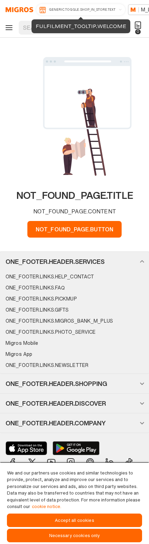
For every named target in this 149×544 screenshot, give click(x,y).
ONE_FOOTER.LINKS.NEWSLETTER (47, 365)
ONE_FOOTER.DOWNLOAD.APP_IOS (26, 448)
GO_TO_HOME (18, 9)
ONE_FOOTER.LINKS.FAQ (35, 287)
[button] (74, 261)
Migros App (19, 354)
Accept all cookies (74, 520)
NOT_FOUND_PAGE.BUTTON (74, 229)
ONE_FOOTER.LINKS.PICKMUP (41, 298)
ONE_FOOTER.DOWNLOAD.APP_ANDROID (76, 448)
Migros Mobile (22, 343)
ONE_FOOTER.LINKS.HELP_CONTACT (50, 276)
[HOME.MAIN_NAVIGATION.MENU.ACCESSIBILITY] (8, 28)
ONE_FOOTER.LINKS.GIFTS (37, 309)
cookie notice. (46, 506)
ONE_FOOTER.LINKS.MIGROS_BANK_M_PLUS (59, 320)
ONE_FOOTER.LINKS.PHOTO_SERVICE (51, 331)
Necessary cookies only (74, 535)
